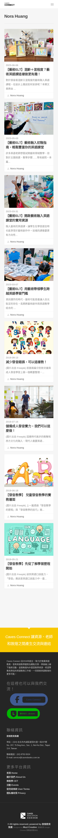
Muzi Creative (30, 827)
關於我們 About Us (16, 777)
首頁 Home (12, 773)
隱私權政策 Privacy (16, 793)
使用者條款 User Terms (18, 789)
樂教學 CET (12, 781)
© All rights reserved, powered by (25, 824)
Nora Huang (17, 95)
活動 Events (13, 785)
